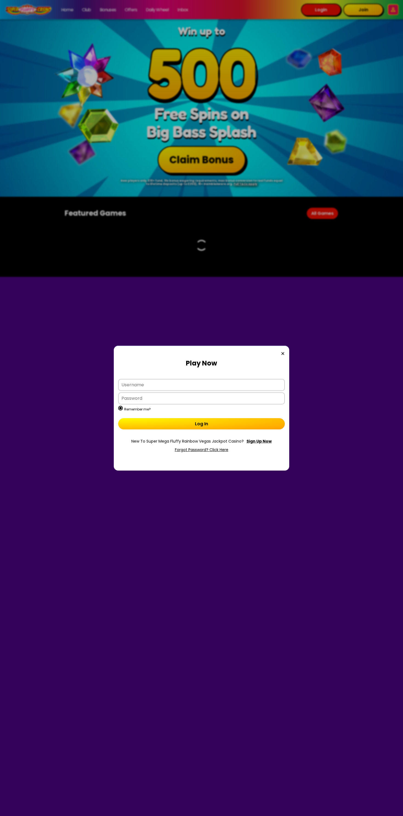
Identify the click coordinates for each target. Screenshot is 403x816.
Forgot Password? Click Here (201, 449)
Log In (201, 424)
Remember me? (137, 409)
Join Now (201, 441)
